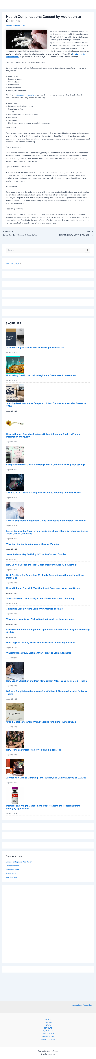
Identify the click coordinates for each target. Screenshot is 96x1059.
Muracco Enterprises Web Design (19, 862)
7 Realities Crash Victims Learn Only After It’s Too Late (34, 608)
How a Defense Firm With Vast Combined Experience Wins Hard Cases (43, 588)
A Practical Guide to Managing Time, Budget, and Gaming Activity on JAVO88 (46, 777)
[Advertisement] (48, 923)
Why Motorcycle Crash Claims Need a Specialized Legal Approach (40, 619)
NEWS (48, 1025)
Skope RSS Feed (12, 870)
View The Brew (12, 877)
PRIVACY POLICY (48, 1039)
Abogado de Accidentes (82, 1005)
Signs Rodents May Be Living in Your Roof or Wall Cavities (36, 554)
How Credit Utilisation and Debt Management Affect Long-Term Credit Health (46, 681)
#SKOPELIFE (48, 1031)
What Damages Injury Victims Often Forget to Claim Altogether (38, 653)
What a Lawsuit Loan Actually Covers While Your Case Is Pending (40, 598)
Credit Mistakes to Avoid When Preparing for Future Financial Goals (41, 722)
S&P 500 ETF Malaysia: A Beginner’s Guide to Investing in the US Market (43, 492)
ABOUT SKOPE (48, 1036)
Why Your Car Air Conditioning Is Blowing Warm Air (32, 544)
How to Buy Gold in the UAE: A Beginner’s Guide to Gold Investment (41, 375)
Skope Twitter (11, 873)
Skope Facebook (12, 866)
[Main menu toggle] (91, 4)
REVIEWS (48, 1028)
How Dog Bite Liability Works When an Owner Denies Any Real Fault (41, 642)
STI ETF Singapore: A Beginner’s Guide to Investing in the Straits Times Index (46, 520)
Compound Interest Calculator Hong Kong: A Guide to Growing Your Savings (45, 464)
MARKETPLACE (48, 1034)
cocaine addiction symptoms (25, 95)
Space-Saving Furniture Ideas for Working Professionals (35, 347)
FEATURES (48, 1022)
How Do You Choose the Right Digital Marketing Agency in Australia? (41, 564)
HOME (48, 1019)
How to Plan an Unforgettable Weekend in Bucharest (33, 749)
